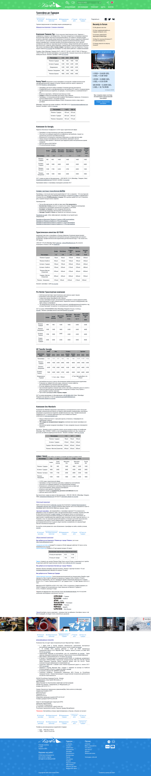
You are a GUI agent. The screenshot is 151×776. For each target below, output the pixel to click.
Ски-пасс (68, 746)
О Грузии (87, 744)
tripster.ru (44, 85)
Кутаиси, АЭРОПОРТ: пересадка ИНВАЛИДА (100, 35)
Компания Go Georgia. (45, 127)
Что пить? (88, 747)
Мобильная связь (90, 753)
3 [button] (103, 68)
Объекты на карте (71, 766)
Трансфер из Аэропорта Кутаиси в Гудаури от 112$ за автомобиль (55, 222)
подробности (51, 647)
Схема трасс (69, 747)
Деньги (87, 751)
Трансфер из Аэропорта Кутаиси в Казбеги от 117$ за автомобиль (55, 224)
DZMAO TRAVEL (42, 456)
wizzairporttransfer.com (43, 570)
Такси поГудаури (83, 20)
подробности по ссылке (43, 546)
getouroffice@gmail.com (69, 243)
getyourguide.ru (52, 85)
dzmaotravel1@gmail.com (47, 496)
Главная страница (44, 745)
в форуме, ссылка (56, 505)
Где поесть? (88, 749)
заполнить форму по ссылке (47, 398)
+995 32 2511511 (71, 563)
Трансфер (69, 751)
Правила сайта (43, 748)
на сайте (75, 195)
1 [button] (101, 68)
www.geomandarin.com (51, 416)
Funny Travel (41, 81)
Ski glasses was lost (100, 27)
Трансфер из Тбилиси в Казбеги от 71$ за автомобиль (52, 221)
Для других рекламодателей (47, 759)
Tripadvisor (56, 244)
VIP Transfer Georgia (44, 349)
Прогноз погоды (71, 763)
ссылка (38, 528)
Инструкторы (70, 755)
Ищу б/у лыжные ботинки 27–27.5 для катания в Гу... (102, 39)
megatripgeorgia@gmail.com (44, 180)
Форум (110, 7)
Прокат (68, 757)
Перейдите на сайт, (41, 215)
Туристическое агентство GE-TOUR (49, 232)
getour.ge (58, 243)
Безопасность (70, 753)
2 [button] (102, 68)
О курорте (69, 744)
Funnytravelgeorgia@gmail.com (79, 104)
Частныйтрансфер (41, 20)
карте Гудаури (56, 514)
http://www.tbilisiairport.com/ (44, 542)
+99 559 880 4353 (68, 395)
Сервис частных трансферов (50, 191)
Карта (103, 7)
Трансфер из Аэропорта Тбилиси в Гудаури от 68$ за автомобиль (55, 219)
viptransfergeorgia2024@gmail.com (65, 397)
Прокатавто (75, 20)
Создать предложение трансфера (103, 102)
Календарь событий (91, 757)
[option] (42, 624)
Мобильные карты (71, 768)
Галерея (68, 761)
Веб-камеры (69, 764)
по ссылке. (70, 310)
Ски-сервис (69, 759)
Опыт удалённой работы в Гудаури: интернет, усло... (101, 31)
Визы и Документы (90, 746)
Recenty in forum (100, 24)
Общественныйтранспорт (52, 20)
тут (71, 24)
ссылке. (55, 106)
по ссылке (49, 48)
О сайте (41, 747)
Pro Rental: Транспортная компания (50, 292)
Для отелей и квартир (45, 757)
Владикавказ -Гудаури (64, 20)
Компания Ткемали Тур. (45, 34)
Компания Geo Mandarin (46, 407)
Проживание (70, 749)
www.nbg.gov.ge (107, 89)
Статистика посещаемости (46, 755)
